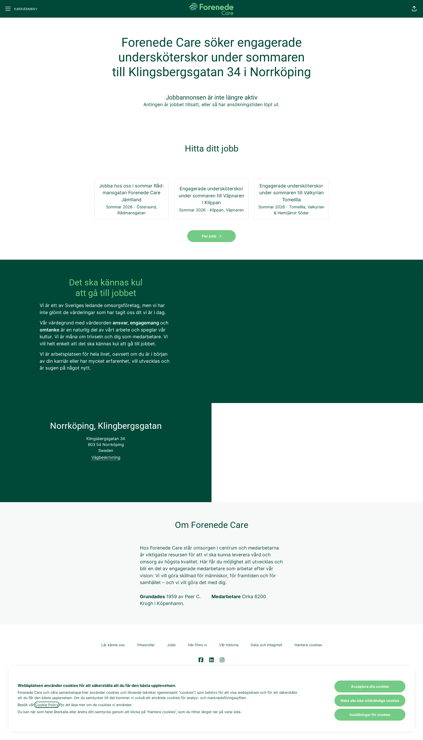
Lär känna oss (112, 645)
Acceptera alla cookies (370, 686)
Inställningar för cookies (370, 714)
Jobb (171, 645)
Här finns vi (197, 645)
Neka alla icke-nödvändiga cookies (370, 700)
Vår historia (228, 645)
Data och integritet (266, 645)
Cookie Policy (46, 705)
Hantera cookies (308, 645)
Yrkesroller (146, 645)
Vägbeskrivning (105, 457)
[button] (414, 9)
